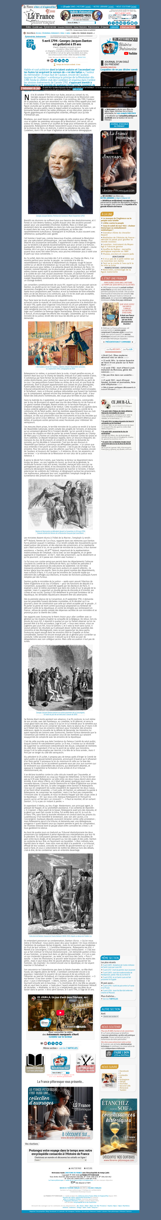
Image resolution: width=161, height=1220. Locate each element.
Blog (47, 1211)
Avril (62, 33)
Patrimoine (93, 27)
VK (121, 1077)
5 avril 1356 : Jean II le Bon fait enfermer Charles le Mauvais (117, 991)
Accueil (38, 33)
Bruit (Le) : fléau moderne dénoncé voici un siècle (114, 356)
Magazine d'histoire (71, 1201)
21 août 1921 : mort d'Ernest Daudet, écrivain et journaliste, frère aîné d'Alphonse (118, 382)
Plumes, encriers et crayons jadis (118, 254)
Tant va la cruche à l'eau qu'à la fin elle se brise (117, 264)
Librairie (104, 1211)
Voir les (110, 999)
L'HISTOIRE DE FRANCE (73, 1173)
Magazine (32, 1211)
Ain (78, 1206)
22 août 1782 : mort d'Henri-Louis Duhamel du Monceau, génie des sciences (117, 370)
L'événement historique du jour (80, 1192)
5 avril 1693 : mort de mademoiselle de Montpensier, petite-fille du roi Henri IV (116, 973)
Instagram (124, 1079)
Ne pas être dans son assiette (117, 375)
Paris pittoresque (113, 1211)
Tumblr (123, 1090)
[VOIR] (88, 6)
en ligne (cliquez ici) (115, 198)
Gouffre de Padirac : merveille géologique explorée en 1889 (116, 250)
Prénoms (122, 1211)
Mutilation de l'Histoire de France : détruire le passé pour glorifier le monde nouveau (118, 239)
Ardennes (72, 1207)
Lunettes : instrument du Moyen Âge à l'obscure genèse (117, 245)
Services (129, 1211)
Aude (89, 1207)
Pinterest (124, 1088)
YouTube (124, 1083)
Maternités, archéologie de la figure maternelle (116, 271)
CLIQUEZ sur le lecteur (60, 1037)
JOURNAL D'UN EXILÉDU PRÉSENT (119, 125)
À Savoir (105, 27)
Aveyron (94, 1207)
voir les (68, 1048)
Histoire (65, 27)
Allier (87, 1206)
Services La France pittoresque (70, 1190)
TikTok (122, 1081)
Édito (28, 27)
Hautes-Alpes (112, 1206)
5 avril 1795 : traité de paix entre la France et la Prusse (117, 986)
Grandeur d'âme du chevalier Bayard (115, 234)
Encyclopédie (41, 1211)
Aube (84, 1207)
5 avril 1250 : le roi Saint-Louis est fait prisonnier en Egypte (116, 978)
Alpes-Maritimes (124, 1206)
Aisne (82, 1206)
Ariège (79, 1207)
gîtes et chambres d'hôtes (72, 1199)
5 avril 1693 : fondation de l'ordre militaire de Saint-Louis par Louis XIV (117, 966)
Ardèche (65, 1207)
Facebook (124, 1071)
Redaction (82, 57)
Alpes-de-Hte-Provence (98, 1206)
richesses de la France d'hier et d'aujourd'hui (93, 1196)
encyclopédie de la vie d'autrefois (85, 1202)
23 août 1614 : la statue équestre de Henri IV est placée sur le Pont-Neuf (117, 362)
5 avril (68, 33)
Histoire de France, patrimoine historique (77, 1197)
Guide (37, 27)
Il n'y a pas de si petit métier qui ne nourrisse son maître (117, 260)
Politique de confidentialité (92, 1190)
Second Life (125, 1086)
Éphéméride (50, 27)
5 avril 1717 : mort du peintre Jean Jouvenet (119, 970)
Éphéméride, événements (51, 33)
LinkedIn (124, 1075)
